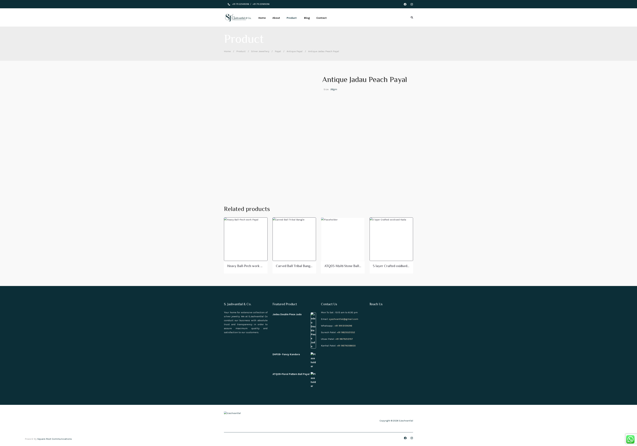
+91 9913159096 (343, 325)
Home (227, 51)
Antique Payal (295, 51)
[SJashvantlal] (238, 17)
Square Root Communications (54, 438)
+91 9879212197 (344, 338)
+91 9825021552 (346, 332)
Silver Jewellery (260, 51)
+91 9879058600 (346, 345)
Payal (278, 51)
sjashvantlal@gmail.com (343, 319)
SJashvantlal (406, 420)
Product (241, 51)
